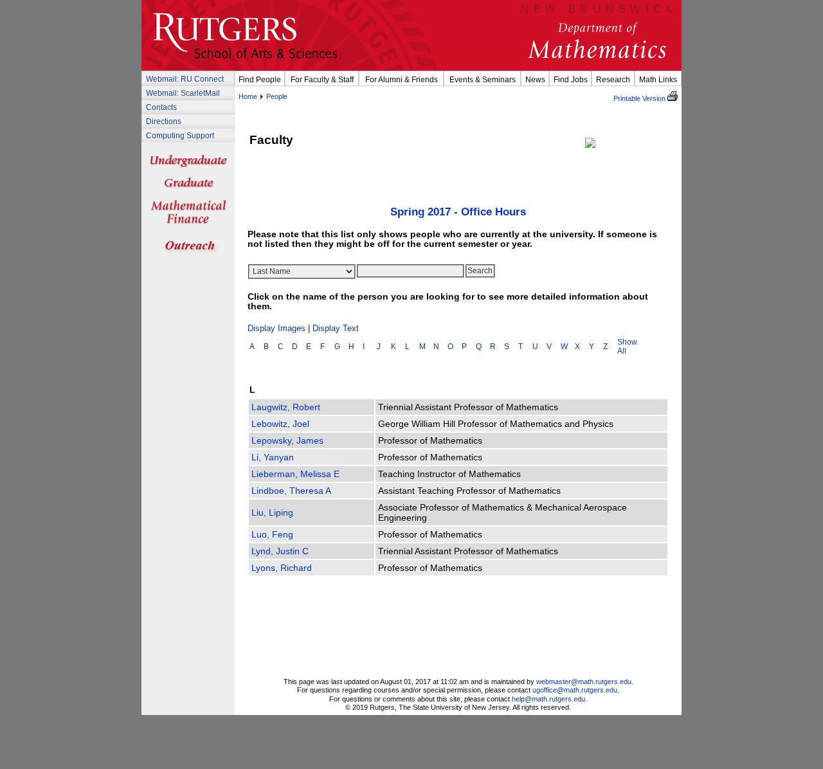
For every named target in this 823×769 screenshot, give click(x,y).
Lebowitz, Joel (280, 424)
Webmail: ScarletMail (183, 93)
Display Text (335, 328)
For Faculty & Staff (322, 79)
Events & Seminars (482, 79)
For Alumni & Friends (401, 79)
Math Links (658, 79)
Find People (260, 79)
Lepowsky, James (287, 440)
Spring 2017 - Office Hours (458, 212)
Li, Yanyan (272, 457)
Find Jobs (571, 79)
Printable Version (640, 98)
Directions (163, 121)
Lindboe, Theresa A (291, 490)
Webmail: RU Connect (185, 79)
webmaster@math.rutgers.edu (583, 681)
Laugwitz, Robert (285, 407)
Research (613, 79)
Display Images (276, 328)
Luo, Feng (272, 534)
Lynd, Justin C (280, 551)
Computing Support (180, 135)
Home (248, 96)
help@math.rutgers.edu (548, 699)
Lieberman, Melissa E (295, 474)
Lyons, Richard (281, 568)
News (535, 79)
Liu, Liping (272, 512)
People (276, 96)
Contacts (161, 107)
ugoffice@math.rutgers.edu (574, 690)
